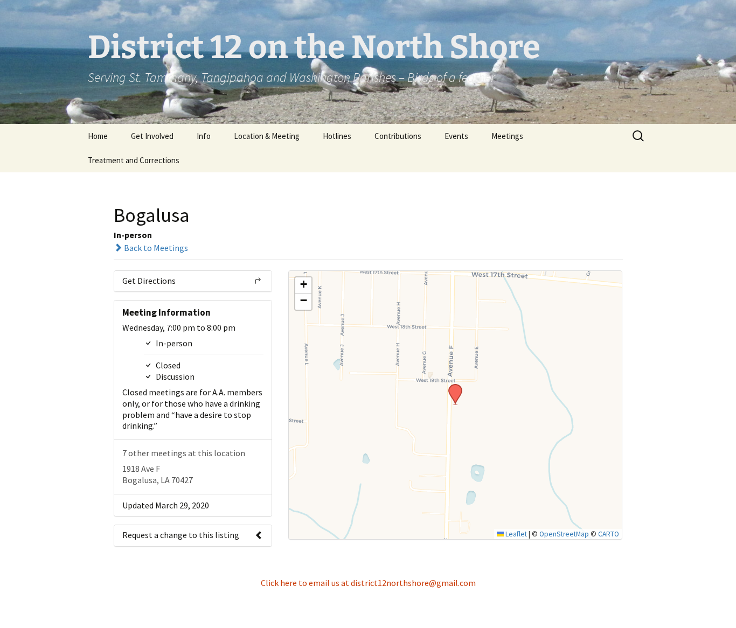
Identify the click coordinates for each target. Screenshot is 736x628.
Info (204, 136)
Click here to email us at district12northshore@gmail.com (368, 582)
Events (456, 136)
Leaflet (515, 534)
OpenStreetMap (564, 534)
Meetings (507, 136)
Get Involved (152, 136)
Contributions (397, 136)
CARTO (608, 534)
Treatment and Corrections (133, 160)
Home (98, 136)
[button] (451, 387)
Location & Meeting (267, 136)
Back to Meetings (155, 247)
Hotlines (337, 136)
